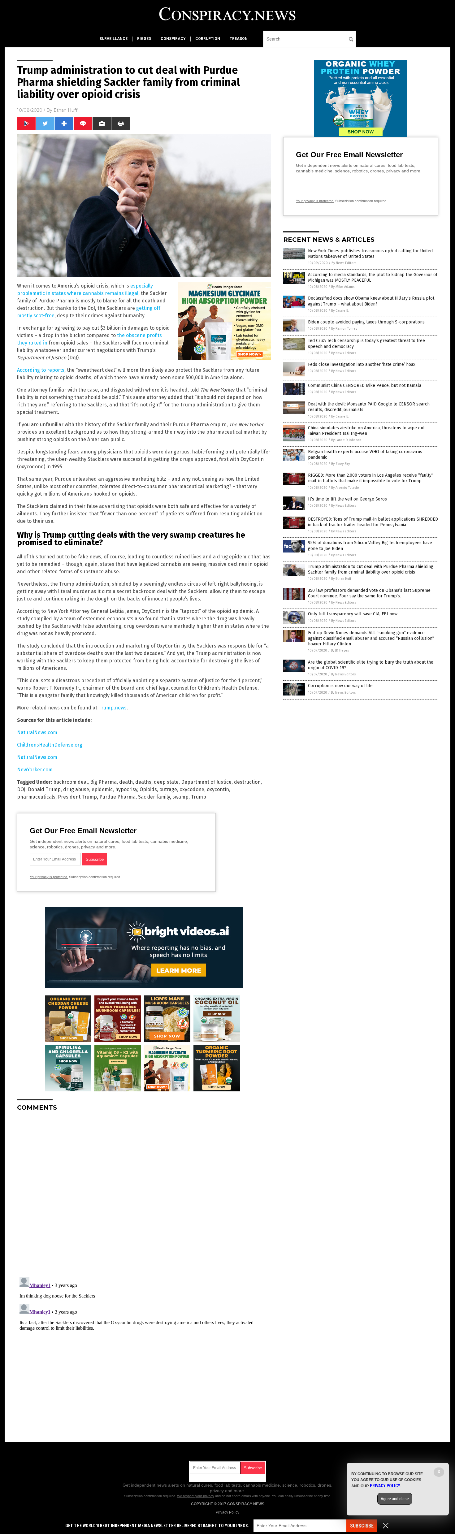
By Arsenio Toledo (345, 488)
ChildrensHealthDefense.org (49, 745)
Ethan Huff (65, 110)
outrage (168, 789)
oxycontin (218, 789)
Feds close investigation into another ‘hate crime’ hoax (361, 364)
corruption (207, 39)
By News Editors (344, 263)
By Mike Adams (342, 287)
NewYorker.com (35, 770)
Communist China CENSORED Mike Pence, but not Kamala (364, 385)
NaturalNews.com (37, 732)
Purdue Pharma (117, 797)
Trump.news (112, 708)
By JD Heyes (340, 650)
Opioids (148, 789)
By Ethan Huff (341, 579)
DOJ (21, 789)
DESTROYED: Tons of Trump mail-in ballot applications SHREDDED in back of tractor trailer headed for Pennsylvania (373, 522)
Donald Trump (44, 789)
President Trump (77, 797)
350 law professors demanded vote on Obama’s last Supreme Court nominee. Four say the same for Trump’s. (369, 593)
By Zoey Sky (340, 464)
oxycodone (192, 789)
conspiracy (173, 39)
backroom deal (70, 782)
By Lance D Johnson (346, 440)
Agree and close (395, 1498)
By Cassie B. (340, 311)
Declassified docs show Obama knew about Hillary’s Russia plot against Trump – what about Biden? (371, 301)
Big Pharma (103, 782)
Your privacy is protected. (49, 877)
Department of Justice (206, 782)
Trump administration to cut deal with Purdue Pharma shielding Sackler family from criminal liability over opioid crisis (370, 569)
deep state (166, 782)
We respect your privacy (195, 1496)
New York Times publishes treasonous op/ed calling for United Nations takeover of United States (370, 253)
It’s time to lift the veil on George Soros (347, 499)
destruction (247, 782)
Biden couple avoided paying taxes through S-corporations (366, 322)
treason (239, 39)
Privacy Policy (227, 1512)
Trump (198, 797)
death (126, 782)
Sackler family (154, 797)
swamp (180, 797)
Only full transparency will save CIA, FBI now (352, 614)
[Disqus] (144, 1193)
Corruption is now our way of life (340, 685)
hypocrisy (126, 789)
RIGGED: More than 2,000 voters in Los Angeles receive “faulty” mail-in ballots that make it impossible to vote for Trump (370, 478)
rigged (144, 39)
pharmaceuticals (36, 797)
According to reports (40, 370)
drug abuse (76, 789)
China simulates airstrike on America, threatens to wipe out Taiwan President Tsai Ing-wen (366, 430)
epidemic (102, 789)
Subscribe (362, 1526)
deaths (143, 782)
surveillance (113, 39)
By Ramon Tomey (344, 329)
